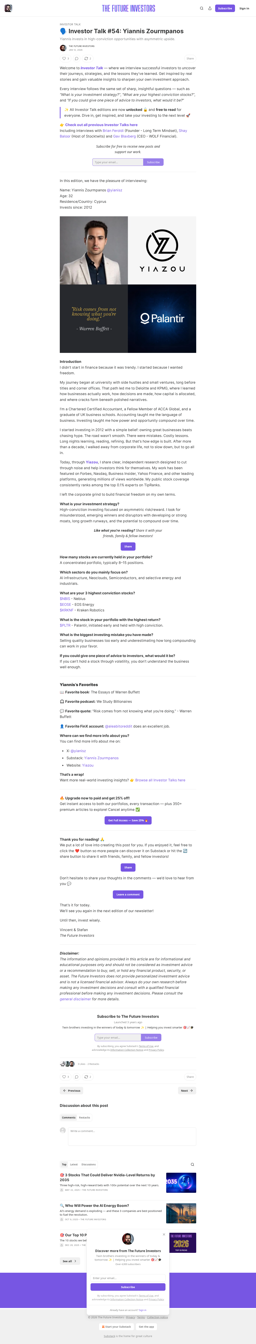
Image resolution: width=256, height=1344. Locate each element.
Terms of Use (146, 1295)
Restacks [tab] (84, 1117)
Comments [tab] (68, 1117)
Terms (141, 1317)
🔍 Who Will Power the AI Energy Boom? (94, 1205)
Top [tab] (64, 1164)
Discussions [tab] (89, 1164)
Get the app (146, 1326)
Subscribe (225, 8)
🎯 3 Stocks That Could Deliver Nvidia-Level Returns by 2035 (107, 1177)
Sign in (244, 8)
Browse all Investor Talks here (160, 780)
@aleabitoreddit (118, 726)
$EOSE (65, 604)
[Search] (201, 8)
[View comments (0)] (76, 58)
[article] (128, 1185)
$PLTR (65, 625)
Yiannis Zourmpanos (101, 758)
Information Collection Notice (126, 1299)
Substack (109, 1336)
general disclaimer (75, 999)
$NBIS (65, 599)
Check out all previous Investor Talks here (101, 125)
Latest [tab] (74, 1164)
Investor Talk (70, 24)
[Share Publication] (210, 8)
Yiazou (92, 462)
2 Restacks (93, 1064)
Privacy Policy (156, 1299)
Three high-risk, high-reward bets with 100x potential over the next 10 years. (109, 1185)
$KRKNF (67, 610)
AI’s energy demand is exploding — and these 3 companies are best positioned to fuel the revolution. (111, 1212)
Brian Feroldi (113, 131)
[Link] (55, 685)
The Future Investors (81, 46)
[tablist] (76, 1117)
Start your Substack (118, 1326)
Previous (74, 1090)
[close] (164, 1234)
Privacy (130, 1317)
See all (67, 1261)
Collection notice (157, 1317)
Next (184, 1090)
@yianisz (114, 190)
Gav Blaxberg (124, 136)
